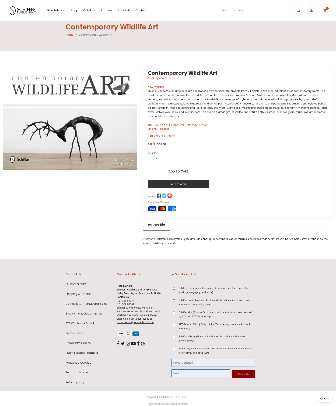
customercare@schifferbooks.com (135, 322)
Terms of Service (77, 372)
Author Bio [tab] (156, 224)
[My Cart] (324, 10)
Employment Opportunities (84, 313)
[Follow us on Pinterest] (169, 195)
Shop (74, 10)
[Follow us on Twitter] (164, 195)
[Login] (311, 10)
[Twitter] (123, 344)
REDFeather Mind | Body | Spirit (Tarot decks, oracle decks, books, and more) (215, 326)
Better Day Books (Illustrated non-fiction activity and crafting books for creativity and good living (215, 350)
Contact (141, 10)
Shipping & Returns (78, 294)
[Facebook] (118, 344)
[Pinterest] (143, 344)
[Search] (298, 10)
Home (70, 34)
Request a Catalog (79, 362)
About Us (124, 10)
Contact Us (73, 274)
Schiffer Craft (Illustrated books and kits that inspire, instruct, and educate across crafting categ (214, 302)
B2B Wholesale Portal (80, 323)
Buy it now (178, 184)
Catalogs (89, 10)
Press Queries (75, 333)
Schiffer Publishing (177, 397)
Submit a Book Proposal (82, 352)
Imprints (107, 10)
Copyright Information (176, 403)
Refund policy (75, 382)
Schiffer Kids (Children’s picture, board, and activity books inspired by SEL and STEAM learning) (215, 314)
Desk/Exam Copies (78, 343)
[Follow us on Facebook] (159, 195)
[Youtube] (133, 344)
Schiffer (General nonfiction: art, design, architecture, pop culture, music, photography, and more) (214, 290)
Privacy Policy (155, 403)
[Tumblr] (138, 344)
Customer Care (76, 284)
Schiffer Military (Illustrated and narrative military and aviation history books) (212, 338)
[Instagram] (128, 344)
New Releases (56, 10)
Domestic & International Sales (86, 303)
